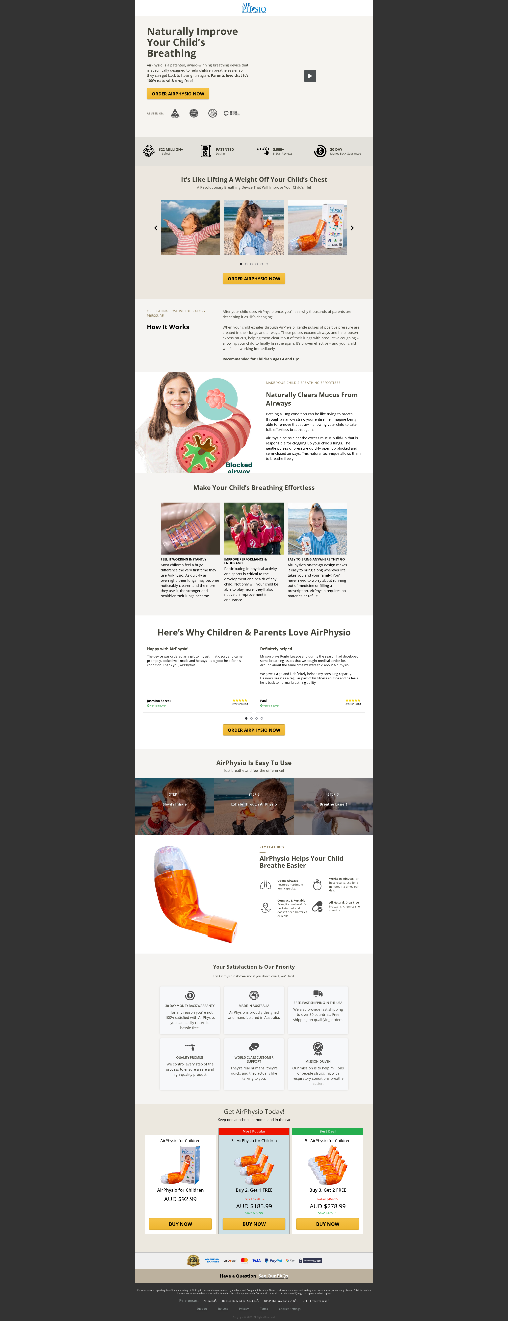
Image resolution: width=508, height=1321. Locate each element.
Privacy (244, 1308)
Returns (223, 1308)
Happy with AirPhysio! (167, 648)
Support (201, 1308)
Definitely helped (276, 648)
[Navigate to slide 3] (251, 264)
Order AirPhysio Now (178, 94)
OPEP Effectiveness (316, 1301)
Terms (264, 1308)
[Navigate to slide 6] (266, 264)
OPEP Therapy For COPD (280, 1301)
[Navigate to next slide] (352, 228)
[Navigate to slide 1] (241, 264)
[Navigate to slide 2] (246, 264)
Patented (209, 1301)
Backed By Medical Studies (240, 1301)
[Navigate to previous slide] (156, 228)
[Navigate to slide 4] (256, 264)
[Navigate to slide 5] (261, 264)
